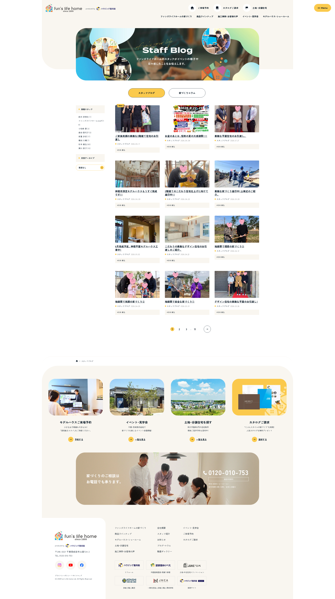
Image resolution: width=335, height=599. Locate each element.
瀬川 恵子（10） (85, 148)
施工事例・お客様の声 (228, 16)
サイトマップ (77, 575)
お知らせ (161, 539)
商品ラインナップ (205, 16)
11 (195, 329)
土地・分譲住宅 (121, 545)
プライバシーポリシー (63, 575)
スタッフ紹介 (163, 533)
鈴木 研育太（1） (85, 117)
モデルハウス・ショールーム (276, 16)
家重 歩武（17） (85, 136)
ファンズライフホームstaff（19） (91, 122)
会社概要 (161, 528)
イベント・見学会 (250, 16)
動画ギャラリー (164, 551)
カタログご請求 (190, 539)
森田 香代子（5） (85, 132)
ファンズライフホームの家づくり (176, 16)
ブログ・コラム (164, 545)
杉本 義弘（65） (85, 144)
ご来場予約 (188, 533)
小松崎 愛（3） (84, 128)
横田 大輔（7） (84, 140)
